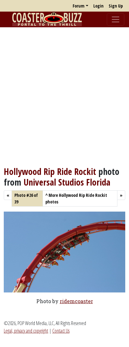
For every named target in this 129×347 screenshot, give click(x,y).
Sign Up (116, 6)
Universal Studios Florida (66, 182)
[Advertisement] (64, 96)
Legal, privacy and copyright (26, 330)
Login (98, 6)
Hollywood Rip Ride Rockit (50, 171)
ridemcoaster (76, 301)
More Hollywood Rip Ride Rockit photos (76, 198)
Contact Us (61, 330)
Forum (79, 6)
